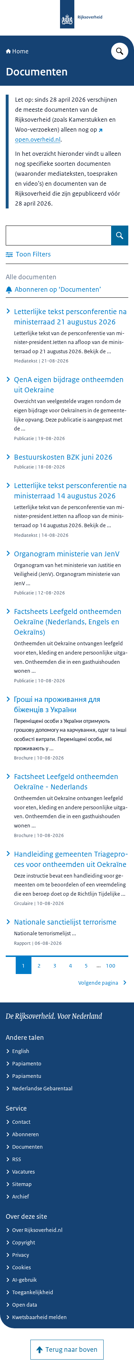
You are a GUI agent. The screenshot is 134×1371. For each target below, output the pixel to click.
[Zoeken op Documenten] (119, 235)
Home (20, 51)
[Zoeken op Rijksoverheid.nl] (119, 51)
